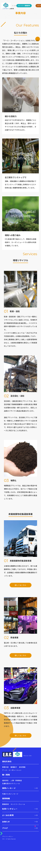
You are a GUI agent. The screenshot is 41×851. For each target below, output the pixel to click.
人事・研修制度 (16, 780)
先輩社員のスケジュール (11, 783)
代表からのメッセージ (10, 794)
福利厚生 (5, 780)
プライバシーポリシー (7, 836)
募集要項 (5, 804)
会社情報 (22, 767)
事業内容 (5, 767)
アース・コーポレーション (11, 770)
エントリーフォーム (18, 804)
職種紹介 (14, 767)
